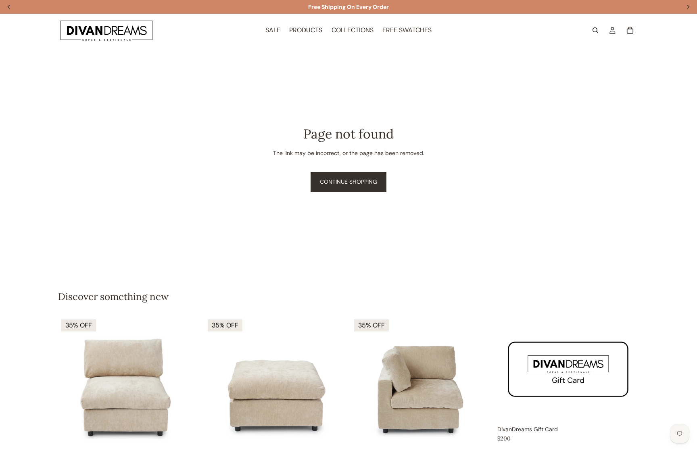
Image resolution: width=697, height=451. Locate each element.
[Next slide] (187, 387)
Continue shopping (348, 181)
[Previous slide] (70, 387)
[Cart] (630, 30)
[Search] (595, 30)
